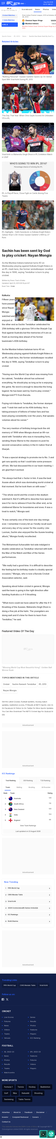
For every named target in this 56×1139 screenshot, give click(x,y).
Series (32, 1017)
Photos (46, 9)
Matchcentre (9, 1072)
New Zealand (19, 809)
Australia (17, 798)
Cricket (17, 702)
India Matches (9, 20)
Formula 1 (8, 1087)
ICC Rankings (13, 915)
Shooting (38, 1093)
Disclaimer (40, 1112)
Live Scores (9, 1017)
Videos (7, 1030)
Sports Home (6, 36)
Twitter (30, 708)
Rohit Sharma (13, 921)
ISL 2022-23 (9, 1052)
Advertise (6, 1112)
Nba (15, 1093)
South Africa (19, 804)
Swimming (8, 1099)
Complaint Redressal (20, 1117)
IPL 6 (9, 9)
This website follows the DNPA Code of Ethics (20, 1127)
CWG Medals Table (15, 895)
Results (33, 1021)
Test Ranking (11, 780)
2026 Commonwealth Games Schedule (23, 908)
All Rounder (46, 787)
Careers (35, 1117)
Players (33, 1034)
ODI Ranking (28, 780)
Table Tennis (24, 1099)
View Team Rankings (28, 826)
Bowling (32, 787)
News (37, 9)
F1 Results (29, 705)
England (17, 820)
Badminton (45, 1087)
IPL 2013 (17, 36)
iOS (3, 715)
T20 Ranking (45, 780)
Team (7, 787)
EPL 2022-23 (35, 1052)
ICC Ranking (35, 1038)
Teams (7, 1034)
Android (47, 711)
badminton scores (17, 705)
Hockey (32, 1087)
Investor (5, 1117)
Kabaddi (25, 1093)
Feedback (28, 1112)
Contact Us (6, 1122)
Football (24, 702)
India (16, 815)
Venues (7, 1038)
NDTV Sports (41, 705)
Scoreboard (27, 9)
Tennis (21, 1087)
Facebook (9, 708)
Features (33, 1030)
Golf (6, 1093)
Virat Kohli (12, 901)
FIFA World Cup (14, 888)
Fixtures (7, 1021)
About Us (17, 1112)
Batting (19, 787)
